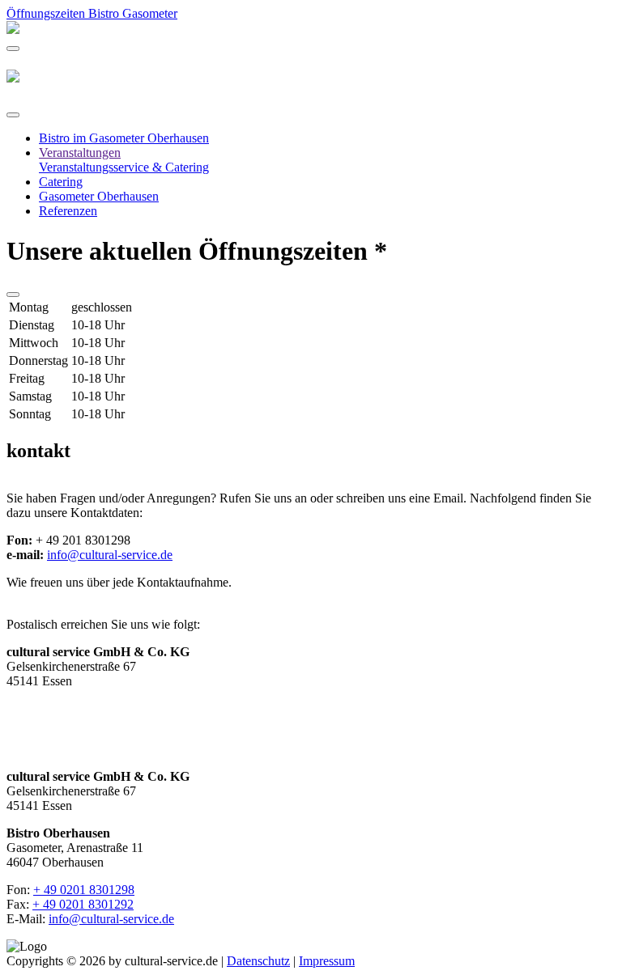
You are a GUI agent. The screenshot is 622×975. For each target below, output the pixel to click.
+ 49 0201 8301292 (83, 904)
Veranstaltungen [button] (80, 152)
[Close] (12, 114)
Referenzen (68, 211)
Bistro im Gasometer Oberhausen (124, 138)
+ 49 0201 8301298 (83, 890)
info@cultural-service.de (110, 555)
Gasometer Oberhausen (99, 196)
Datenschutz (258, 961)
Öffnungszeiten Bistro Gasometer (91, 13)
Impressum (327, 961)
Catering (61, 182)
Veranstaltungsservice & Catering (124, 167)
